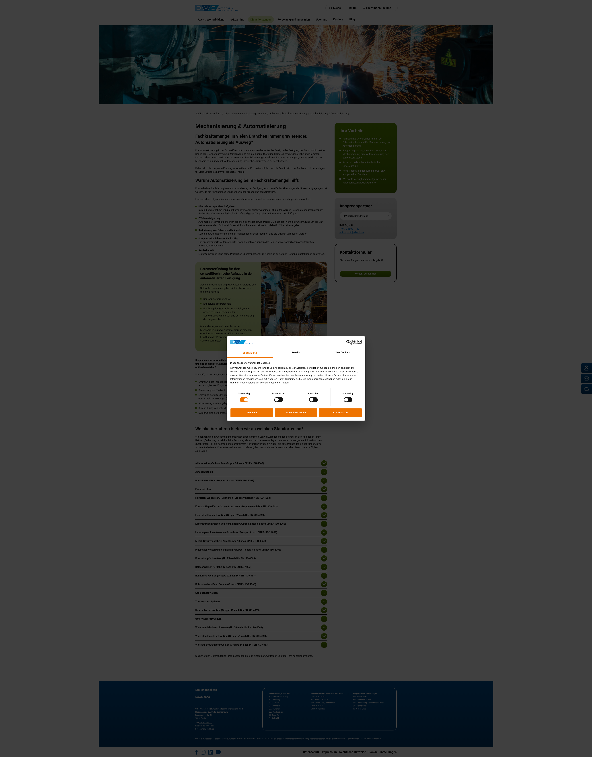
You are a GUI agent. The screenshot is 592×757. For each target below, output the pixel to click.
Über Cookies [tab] (342, 352)
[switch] (278, 399)
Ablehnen (252, 412)
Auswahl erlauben (296, 412)
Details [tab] (296, 352)
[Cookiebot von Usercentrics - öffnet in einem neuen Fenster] (348, 342)
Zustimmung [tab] (250, 353)
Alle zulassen (340, 412)
